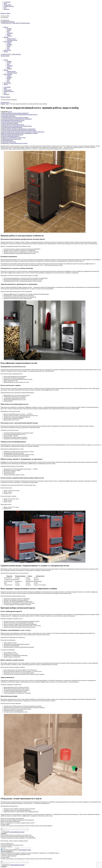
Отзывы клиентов (9, 6)
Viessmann (10, 33)
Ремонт (6, 27)
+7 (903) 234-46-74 (16, 23)
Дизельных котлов (12, 40)
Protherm (9, 35)
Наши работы (7, 5)
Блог (5, 7)
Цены (5, 3)
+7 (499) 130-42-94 (6, 23)
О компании (7, 2)
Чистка (6, 51)
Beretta (9, 46)
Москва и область (5, 13)
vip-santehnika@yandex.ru (7, 21)
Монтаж (6, 37)
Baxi (8, 31)
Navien (9, 30)
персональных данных (25, 850)
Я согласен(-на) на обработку (17, 850)
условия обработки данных (17, 832)
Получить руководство (6, 851)
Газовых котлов (11, 38)
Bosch (8, 34)
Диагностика (7, 50)
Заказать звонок (25, 23)
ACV (8, 47)
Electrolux (9, 44)
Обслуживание (8, 41)
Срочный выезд (5, 102)
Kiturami (9, 28)
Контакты (6, 9)
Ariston (9, 43)
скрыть (10, 111)
